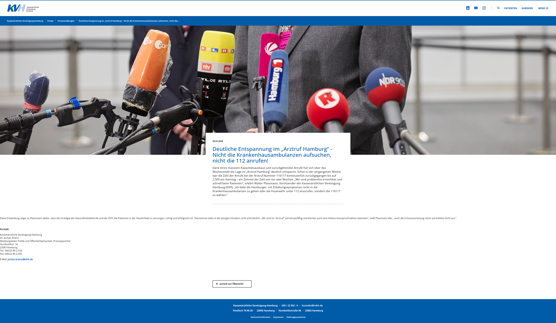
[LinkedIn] (468, 8)
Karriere (527, 8)
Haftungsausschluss (296, 317)
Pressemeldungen (66, 21)
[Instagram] (484, 8)
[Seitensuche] (498, 8)
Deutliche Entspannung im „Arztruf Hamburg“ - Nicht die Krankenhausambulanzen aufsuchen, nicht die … (129, 21)
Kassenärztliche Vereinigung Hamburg (25, 21)
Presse (50, 21)
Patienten (510, 8)
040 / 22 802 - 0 (290, 305)
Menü (541, 8)
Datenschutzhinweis (260, 317)
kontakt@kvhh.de (312, 305)
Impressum (278, 317)
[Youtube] (476, 8)
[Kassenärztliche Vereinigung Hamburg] (23, 8)
